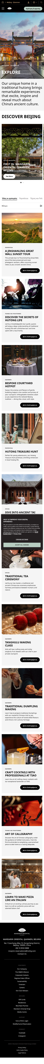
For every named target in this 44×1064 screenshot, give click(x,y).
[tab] (9, 198)
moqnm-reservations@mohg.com (22, 951)
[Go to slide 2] (23, 182)
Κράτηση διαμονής (33, 9)
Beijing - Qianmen (13, 2)
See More (9, 176)
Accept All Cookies (22, 545)
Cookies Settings (22, 539)
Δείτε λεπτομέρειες (30, 270)
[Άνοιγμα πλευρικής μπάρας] (3, 8)
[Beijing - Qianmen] (9, 8)
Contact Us (22, 954)
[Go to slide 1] (21, 182)
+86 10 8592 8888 (22, 948)
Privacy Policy (17, 534)
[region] (22, 532)
